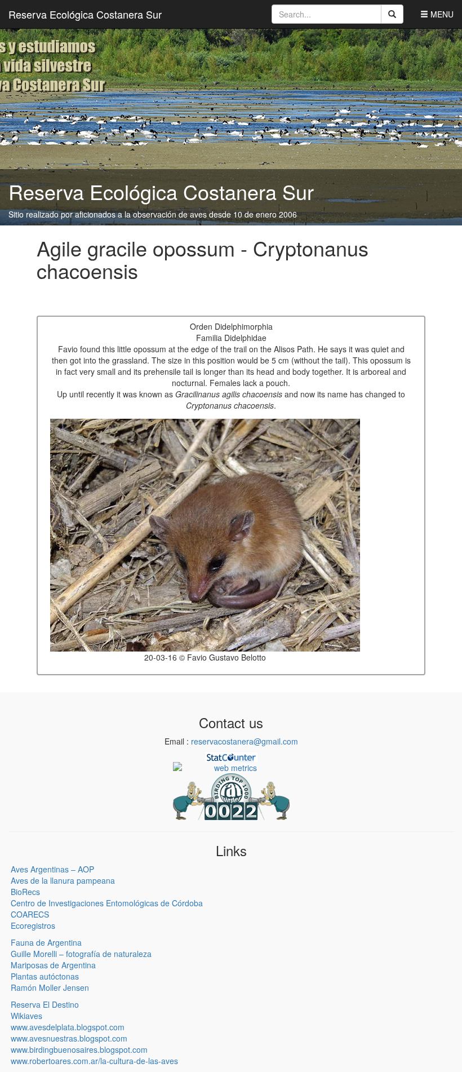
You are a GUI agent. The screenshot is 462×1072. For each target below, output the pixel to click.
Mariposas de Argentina (53, 965)
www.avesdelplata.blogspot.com (68, 1027)
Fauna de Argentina (46, 942)
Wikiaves (26, 1015)
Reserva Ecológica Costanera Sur (85, 14)
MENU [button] (441, 14)
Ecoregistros (33, 925)
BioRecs (25, 891)
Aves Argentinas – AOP (52, 869)
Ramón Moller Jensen (50, 987)
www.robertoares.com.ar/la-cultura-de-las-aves (94, 1060)
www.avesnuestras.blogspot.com (69, 1038)
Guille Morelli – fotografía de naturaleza (81, 953)
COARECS (30, 914)
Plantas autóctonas (45, 976)
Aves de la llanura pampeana (63, 880)
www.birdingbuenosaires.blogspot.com (79, 1049)
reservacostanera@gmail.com (244, 741)
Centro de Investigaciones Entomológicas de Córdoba (107, 903)
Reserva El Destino (45, 1004)
